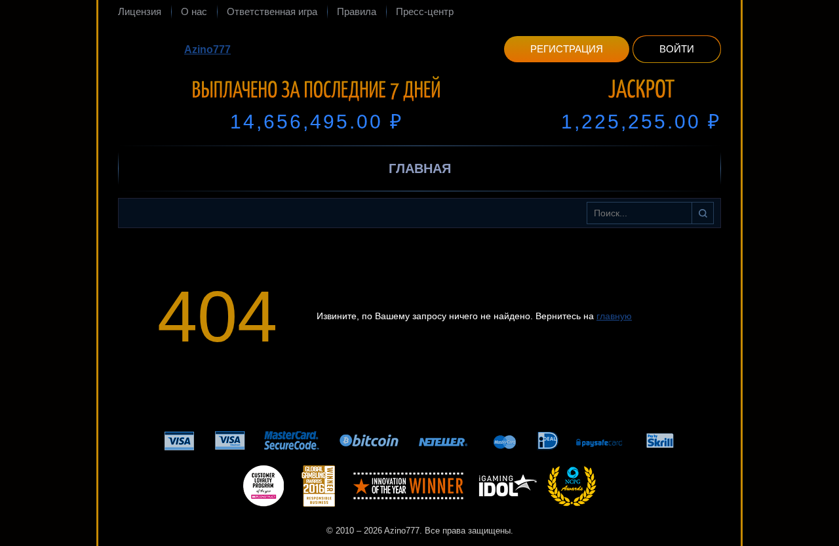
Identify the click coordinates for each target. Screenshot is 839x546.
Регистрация (566, 48)
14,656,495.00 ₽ (316, 121)
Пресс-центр (425, 11)
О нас (194, 11)
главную (614, 316)
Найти (703, 213)
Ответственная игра (272, 11)
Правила (356, 11)
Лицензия (139, 11)
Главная (420, 168)
